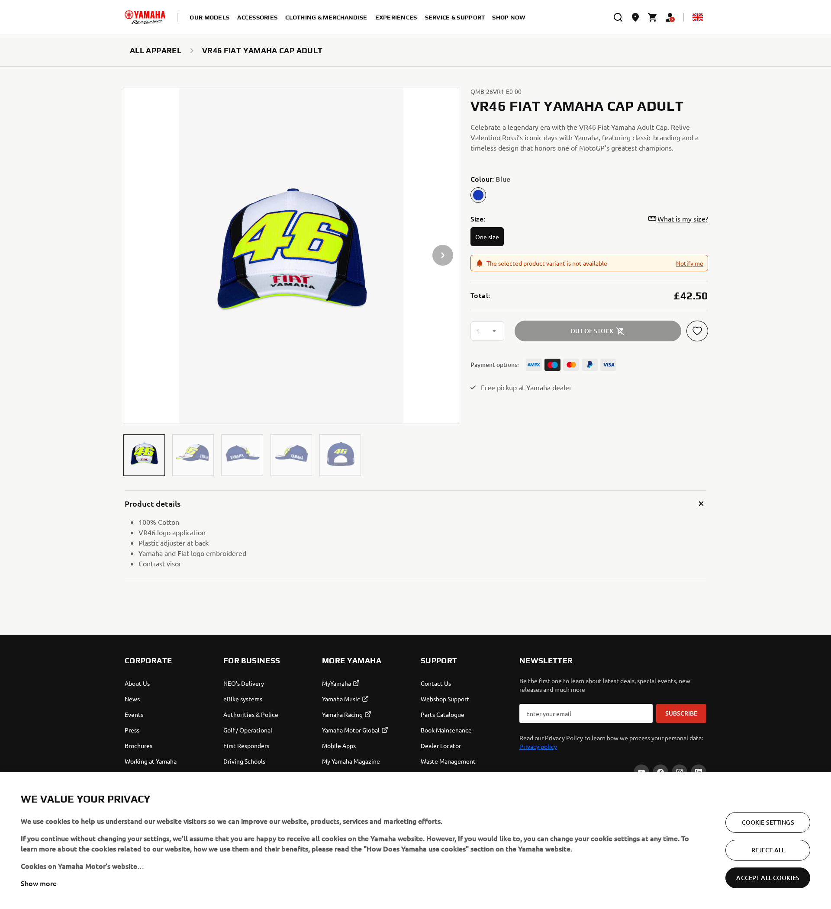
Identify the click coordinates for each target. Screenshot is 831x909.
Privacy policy (538, 746)
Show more (39, 883)
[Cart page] (652, 17)
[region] (415, 840)
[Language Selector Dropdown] (697, 17)
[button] (144, 455)
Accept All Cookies (767, 878)
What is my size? (682, 218)
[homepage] (145, 17)
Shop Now (508, 17)
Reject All (768, 850)
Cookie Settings (768, 822)
